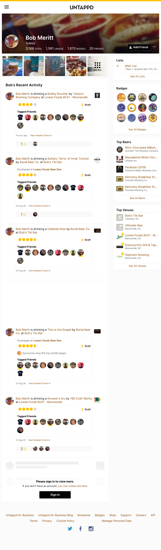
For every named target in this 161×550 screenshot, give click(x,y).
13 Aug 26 (20, 440)
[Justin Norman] (35, 144)
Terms (34, 520)
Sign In (55, 494)
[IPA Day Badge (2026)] (142, 98)
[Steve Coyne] (35, 448)
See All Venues (137, 265)
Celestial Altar (56, 229)
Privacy (47, 520)
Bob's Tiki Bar (53, 162)
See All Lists (137, 76)
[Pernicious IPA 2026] (121, 108)
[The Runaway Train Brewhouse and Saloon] (132, 108)
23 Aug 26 (21, 383)
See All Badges (137, 129)
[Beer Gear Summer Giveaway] (121, 118)
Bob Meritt (23, 93)
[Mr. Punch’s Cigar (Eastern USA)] (142, 108)
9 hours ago (21, 135)
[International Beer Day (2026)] (153, 98)
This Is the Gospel (59, 329)
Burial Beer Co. (29, 162)
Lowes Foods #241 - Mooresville (66, 97)
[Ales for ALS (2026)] (132, 98)
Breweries (84, 515)
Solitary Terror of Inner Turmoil (68, 158)
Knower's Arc (56, 398)
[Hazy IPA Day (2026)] (121, 98)
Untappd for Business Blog (55, 515)
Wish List (131, 66)
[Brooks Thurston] (35, 214)
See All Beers (137, 198)
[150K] (153, 118)
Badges (100, 515)
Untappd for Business (20, 515)
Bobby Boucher (57, 93)
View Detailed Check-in (41, 135)
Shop (112, 515)
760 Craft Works (81, 398)
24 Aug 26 (21, 206)
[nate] (41, 448)
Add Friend (140, 47)
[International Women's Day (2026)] (142, 118)
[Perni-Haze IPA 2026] (132, 118)
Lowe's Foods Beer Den (47, 169)
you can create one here (72, 486)
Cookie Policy (65, 520)
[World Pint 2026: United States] (153, 108)
